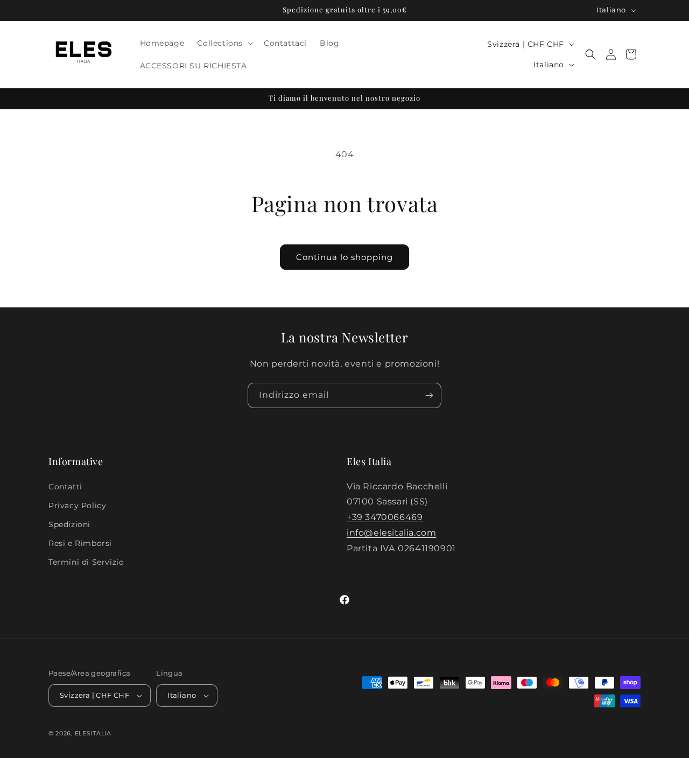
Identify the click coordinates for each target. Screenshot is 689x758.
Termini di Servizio (86, 562)
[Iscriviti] (429, 395)
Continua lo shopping (344, 257)
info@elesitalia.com (391, 533)
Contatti (65, 487)
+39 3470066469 (385, 517)
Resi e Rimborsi (80, 543)
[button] (224, 43)
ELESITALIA (93, 733)
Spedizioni (69, 524)
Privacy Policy (77, 505)
